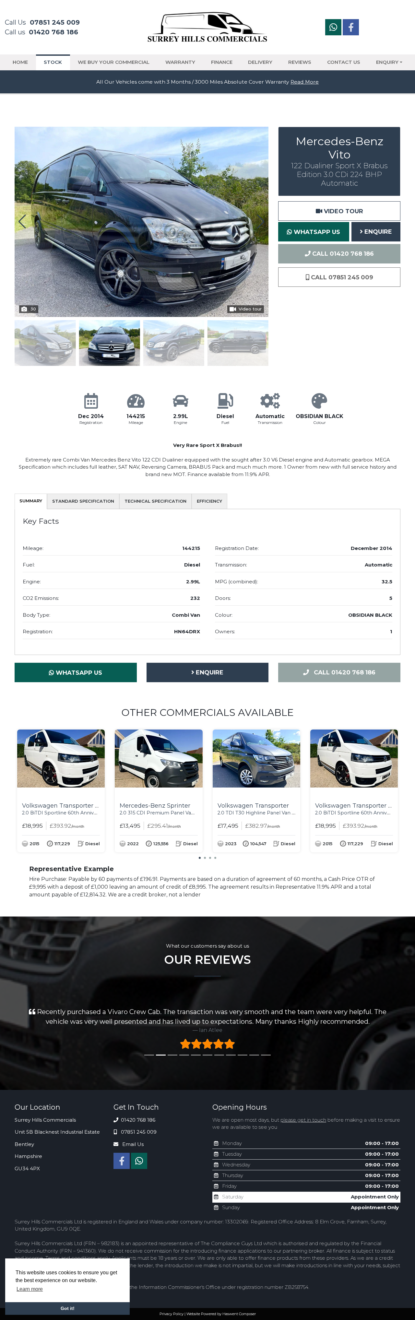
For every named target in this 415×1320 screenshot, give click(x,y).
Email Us (132, 1153)
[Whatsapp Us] (334, 29)
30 (33, 308)
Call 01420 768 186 (342, 253)
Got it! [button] (68, 1308)
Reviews (299, 62)
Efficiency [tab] (209, 501)
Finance (221, 62)
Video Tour (342, 211)
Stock (53, 62)
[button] (260, 222)
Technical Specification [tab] (155, 501)
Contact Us (343, 62)
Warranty (180, 62)
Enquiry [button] (387, 62)
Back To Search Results (46, 117)
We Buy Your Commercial (113, 62)
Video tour (250, 308)
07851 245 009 (138, 1141)
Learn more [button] (30, 1289)
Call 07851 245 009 (341, 277)
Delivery (260, 62)
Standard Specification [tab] (83, 501)
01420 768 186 (137, 1129)
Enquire (377, 231)
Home (20, 62)
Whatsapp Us (316, 232)
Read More (304, 82)
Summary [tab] (30, 500)
